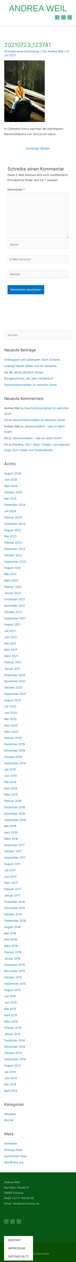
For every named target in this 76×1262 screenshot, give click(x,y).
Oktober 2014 (13, 1052)
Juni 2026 (10, 479)
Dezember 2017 (14, 845)
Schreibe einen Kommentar (22, 51)
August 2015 (12, 990)
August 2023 (12, 530)
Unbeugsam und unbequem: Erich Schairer (32, 359)
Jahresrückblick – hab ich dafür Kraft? (37, 438)
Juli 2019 (10, 769)
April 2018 (10, 832)
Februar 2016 (12, 952)
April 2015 (10, 1015)
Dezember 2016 (14, 901)
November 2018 (14, 813)
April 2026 (11, 486)
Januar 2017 (12, 895)
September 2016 (15, 920)
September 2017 (15, 857)
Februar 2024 (13, 517)
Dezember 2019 (14, 744)
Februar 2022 (13, 586)
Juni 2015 (10, 1002)
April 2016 (10, 939)
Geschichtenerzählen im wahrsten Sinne (30, 384)
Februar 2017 (12, 889)
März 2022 (11, 580)
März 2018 (11, 838)
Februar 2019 (12, 801)
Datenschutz (18, 1256)
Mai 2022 (10, 574)
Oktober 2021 (13, 612)
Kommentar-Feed (15, 1156)
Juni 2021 (10, 637)
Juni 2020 (10, 712)
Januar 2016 (12, 958)
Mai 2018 (10, 826)
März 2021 (11, 656)
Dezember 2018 (14, 807)
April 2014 (10, 1090)
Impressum (16, 1248)
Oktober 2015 (13, 977)
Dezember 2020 (14, 675)
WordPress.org (13, 1162)
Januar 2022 (12, 593)
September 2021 (15, 618)
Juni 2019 (10, 775)
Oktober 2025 (13, 492)
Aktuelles (10, 1114)
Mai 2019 (10, 782)
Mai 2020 (10, 719)
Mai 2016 (10, 933)
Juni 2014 (10, 1078)
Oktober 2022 (13, 555)
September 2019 (15, 763)
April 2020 (11, 725)
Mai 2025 (10, 498)
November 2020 (15, 681)
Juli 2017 (10, 870)
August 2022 (12, 567)
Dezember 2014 (14, 1040)
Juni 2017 (10, 876)
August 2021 (12, 624)
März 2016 (11, 945)
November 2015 (14, 971)
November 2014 (14, 1046)
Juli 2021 (10, 630)
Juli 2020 (10, 706)
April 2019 (10, 788)
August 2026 (12, 473)
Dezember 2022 (14, 549)
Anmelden (10, 1143)
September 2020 (15, 693)
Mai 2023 (10, 536)
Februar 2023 (13, 542)
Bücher (9, 1120)
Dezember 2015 (14, 964)
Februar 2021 (12, 662)
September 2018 (15, 820)
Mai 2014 (10, 1084)
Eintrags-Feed (13, 1149)
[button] (8, 17)
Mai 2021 (10, 643)
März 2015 (11, 1021)
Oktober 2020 (13, 687)
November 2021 (14, 605)
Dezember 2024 (14, 504)
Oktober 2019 (13, 757)
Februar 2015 (12, 1027)
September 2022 (15, 561)
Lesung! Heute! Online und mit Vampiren (30, 366)
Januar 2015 (12, 1034)
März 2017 (11, 882)
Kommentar (16, 189)
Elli (6, 420)
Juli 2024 (10, 511)
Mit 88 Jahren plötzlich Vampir (23, 372)
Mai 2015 (10, 1008)
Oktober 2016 (13, 914)
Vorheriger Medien (38, 148)
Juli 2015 (10, 996)
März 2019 (11, 794)
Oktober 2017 (13, 851)
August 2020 (12, 700)
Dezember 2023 (14, 523)
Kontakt (14, 1240)
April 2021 (10, 649)
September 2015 (15, 983)
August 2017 (12, 864)
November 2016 (14, 908)
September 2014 (15, 1059)
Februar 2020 (13, 737)
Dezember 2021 (14, 599)
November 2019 (14, 750)
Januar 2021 (12, 668)
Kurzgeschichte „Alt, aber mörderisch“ (29, 378)
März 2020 (11, 731)
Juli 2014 (10, 1071)
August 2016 (12, 927)
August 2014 (12, 1065)
